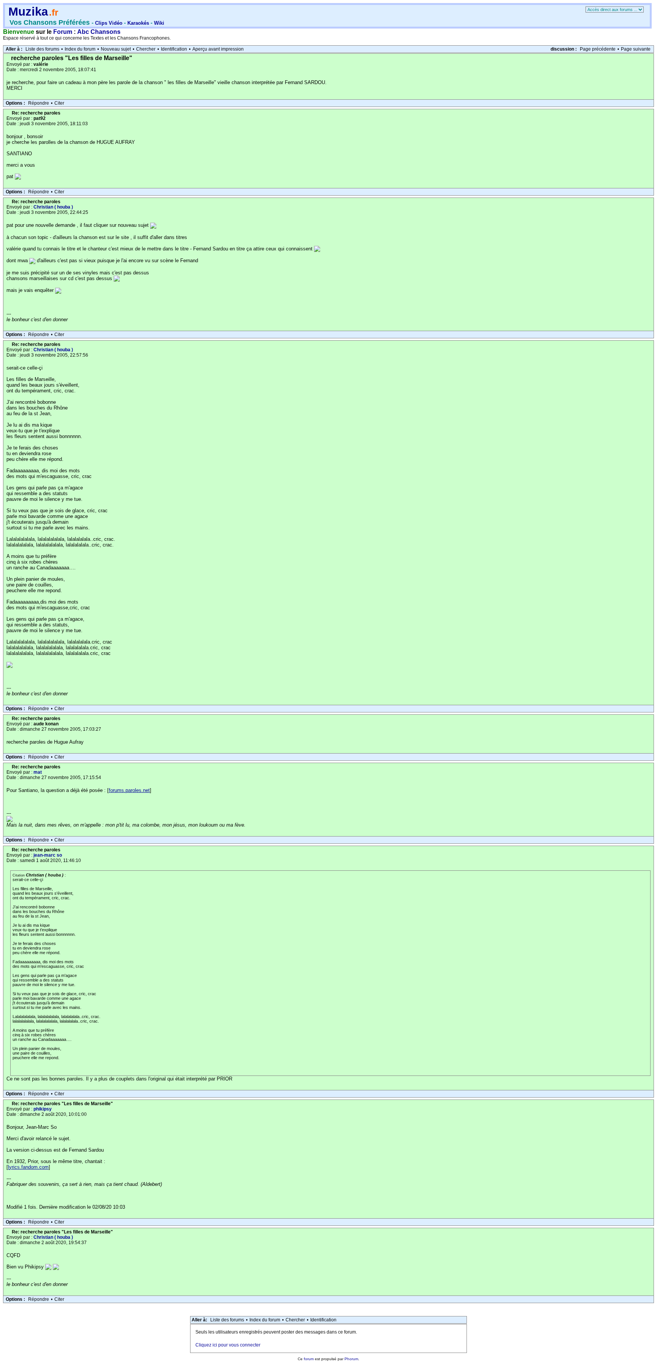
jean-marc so (47, 855)
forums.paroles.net (129, 790)
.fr (53, 12)
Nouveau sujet (116, 49)
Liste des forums (42, 49)
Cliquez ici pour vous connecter (227, 1345)
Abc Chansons (99, 32)
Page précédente (598, 49)
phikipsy (42, 1109)
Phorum (351, 1359)
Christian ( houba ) (53, 207)
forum (309, 1359)
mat (37, 772)
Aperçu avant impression (218, 49)
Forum (62, 32)
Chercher (146, 49)
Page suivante (636, 49)
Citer (59, 103)
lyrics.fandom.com (28, 1167)
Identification (174, 49)
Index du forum (80, 49)
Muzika (28, 11)
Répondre (38, 103)
